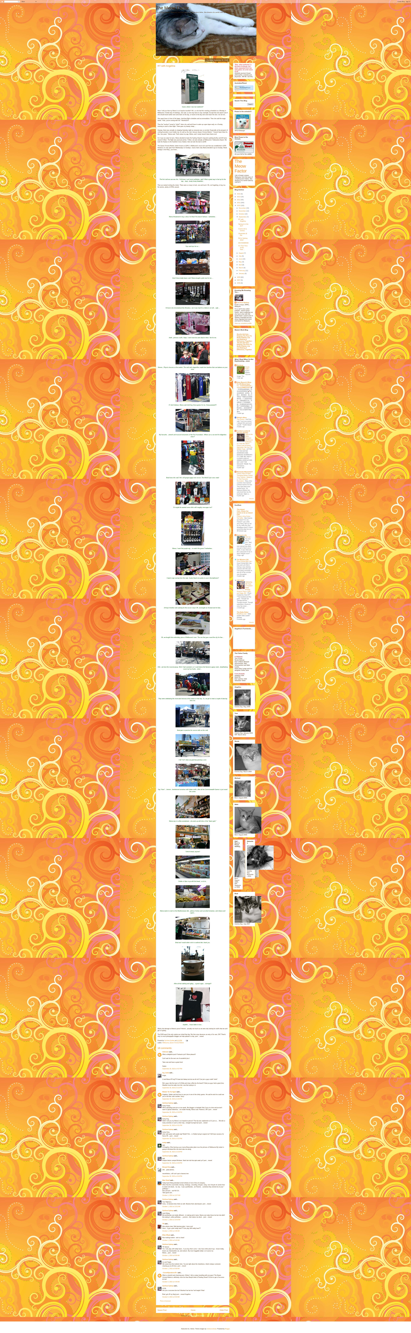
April (240, 265)
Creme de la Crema (242, 229)
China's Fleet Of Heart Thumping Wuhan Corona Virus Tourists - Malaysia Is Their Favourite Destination (244, 477)
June (241, 259)
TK (163, 1223)
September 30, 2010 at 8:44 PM (172, 1176)
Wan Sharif (166, 1180)
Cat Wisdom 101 (243, 559)
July (240, 256)
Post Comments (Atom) (197, 1316)
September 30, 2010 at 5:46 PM (172, 1099)
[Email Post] (186, 1040)
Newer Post (162, 1310)
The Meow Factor (172, 8)
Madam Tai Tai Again (169, 1092)
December (242, 208)
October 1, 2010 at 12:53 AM (171, 1220)
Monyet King (166, 1167)
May (240, 262)
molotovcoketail (211, 1329)
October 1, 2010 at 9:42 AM (170, 1240)
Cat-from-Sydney (167, 1103)
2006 (239, 283)
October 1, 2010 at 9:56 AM (170, 1255)
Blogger (227, 1329)
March (241, 268)
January (242, 273)
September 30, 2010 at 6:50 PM (172, 1163)
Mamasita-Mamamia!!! (245, 472)
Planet (245, 88)
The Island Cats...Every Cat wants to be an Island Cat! (245, 512)
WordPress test (242, 614)
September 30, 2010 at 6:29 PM (172, 1152)
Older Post (224, 1310)
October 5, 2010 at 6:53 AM (170, 1297)
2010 (239, 205)
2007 (239, 280)
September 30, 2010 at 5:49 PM (172, 1112)
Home (193, 1310)
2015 (239, 194)
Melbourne (165, 1043)
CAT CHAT (240, 580)
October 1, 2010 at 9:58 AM (170, 1268)
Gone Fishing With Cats (244, 561)
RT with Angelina (242, 220)
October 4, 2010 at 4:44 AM (170, 1282)
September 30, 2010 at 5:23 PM (172, 1088)
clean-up (248, 537)
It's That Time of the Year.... (243, 247)
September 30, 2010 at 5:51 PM (172, 1125)
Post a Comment (165, 1301)
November (242, 211)
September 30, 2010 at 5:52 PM (172, 1138)
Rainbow (240, 365)
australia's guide (244, 89)
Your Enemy (241, 419)
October (242, 214)
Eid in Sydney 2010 (243, 239)
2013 (239, 197)
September (243, 217)
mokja (164, 1142)
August (241, 253)
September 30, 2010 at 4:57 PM (172, 1069)
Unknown (165, 1052)
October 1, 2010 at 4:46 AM (170, 1231)
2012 (239, 200)
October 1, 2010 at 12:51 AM (171, 1206)
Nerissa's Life (242, 535)
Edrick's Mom (242, 417)
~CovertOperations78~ (169, 1272)
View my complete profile (243, 323)
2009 (239, 277)
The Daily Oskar (242, 612)
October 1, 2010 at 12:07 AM (171, 1195)
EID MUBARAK (243, 243)
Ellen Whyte (166, 1235)
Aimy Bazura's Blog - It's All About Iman (244, 383)
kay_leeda (165, 1073)
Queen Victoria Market (177, 1043)
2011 (239, 202)
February (242, 270)
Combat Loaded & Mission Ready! (243, 431)
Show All (251, 498)
